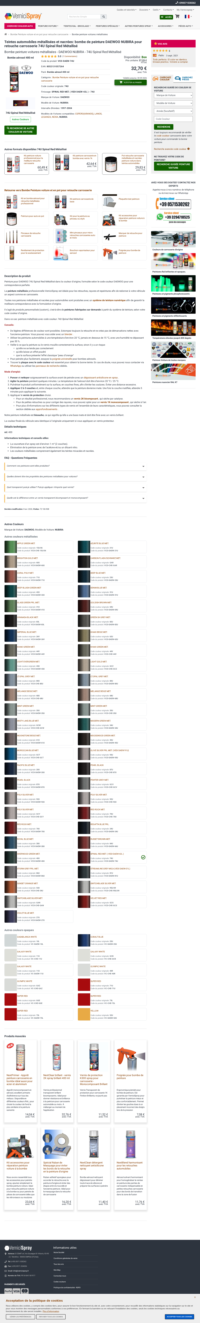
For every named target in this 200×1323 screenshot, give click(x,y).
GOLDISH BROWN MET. (101, 602)
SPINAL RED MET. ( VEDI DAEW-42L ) (107, 854)
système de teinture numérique (109, 300)
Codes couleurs (60, 1282)
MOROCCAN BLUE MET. (28, 750)
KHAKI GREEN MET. (26, 647)
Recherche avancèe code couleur (170, 149)
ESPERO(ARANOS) (84, 113)
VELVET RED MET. (98, 898)
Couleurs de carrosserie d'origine (167, 249)
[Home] (5, 34)
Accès (168, 17)
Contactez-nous (60, 1276)
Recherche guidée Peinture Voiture (173, 166)
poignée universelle (62, 358)
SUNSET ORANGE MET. (27, 883)
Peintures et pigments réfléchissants (169, 316)
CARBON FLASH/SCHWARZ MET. (105, 558)
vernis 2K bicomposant (86, 398)
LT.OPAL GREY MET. (26, 676)
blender (69, 334)
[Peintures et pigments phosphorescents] (173, 283)
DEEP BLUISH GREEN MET (29, 588)
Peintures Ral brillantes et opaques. (169, 272)
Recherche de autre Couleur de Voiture (21, 130)
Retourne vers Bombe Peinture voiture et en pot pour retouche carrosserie (48, 190)
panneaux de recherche (48, 365)
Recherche (163, 126)
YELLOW (94, 1011)
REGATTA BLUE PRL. (99, 824)
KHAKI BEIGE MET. (98, 632)
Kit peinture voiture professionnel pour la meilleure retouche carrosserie (33, 159)
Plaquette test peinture (129, 199)
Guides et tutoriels (126, 10)
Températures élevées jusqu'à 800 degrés (171, 338)
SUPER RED (95, 981)
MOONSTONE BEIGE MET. (29, 735)
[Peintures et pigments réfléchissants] (173, 305)
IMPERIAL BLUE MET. (27, 632)
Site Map (57, 1270)
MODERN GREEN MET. (100, 721)
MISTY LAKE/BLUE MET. (28, 721)
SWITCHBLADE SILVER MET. (103, 883)
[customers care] (173, 203)
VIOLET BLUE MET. (25, 913)
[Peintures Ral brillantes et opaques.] (173, 261)
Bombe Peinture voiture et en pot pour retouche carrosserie (39, 34)
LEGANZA (46, 117)
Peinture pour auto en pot (32, 216)
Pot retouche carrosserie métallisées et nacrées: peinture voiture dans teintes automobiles (133, 159)
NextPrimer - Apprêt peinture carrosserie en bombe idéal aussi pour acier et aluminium (20, 1080)
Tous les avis (59, 1264)
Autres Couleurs (20, 119)
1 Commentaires (70, 56)
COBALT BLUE (96, 937)
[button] (188, 17)
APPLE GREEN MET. (26, 543)
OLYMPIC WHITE (98, 966)
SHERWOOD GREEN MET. (28, 854)
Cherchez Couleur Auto (20, 26)
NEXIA (55, 117)
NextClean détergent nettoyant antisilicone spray (92, 1165)
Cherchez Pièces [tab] (187, 78)
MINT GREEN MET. (25, 706)
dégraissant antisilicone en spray (101, 377)
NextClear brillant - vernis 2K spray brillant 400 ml (57, 1077)
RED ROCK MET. (97, 809)
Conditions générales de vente (65, 1258)
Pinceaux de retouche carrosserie (30, 234)
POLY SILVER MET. (25, 795)
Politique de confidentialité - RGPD (67, 1288)
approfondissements (47, 409)
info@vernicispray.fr (21, 1271)
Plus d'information (51, 1311)
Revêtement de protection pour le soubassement (32, 251)
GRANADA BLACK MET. (27, 617)
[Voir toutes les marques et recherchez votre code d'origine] (173, 349)
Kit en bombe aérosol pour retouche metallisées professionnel (33, 201)
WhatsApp (15, 365)
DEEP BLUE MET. (98, 573)
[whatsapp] (173, 218)
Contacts (167, 10)
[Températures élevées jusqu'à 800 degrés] (173, 327)
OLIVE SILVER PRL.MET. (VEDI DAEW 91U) (109, 750)
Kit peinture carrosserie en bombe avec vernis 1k (84, 156)
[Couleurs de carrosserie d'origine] (173, 239)
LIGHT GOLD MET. (98, 661)
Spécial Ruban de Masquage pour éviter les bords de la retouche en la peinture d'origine (56, 1167)
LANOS (98, 113)
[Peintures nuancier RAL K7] (173, 371)
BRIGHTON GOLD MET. (27, 558)
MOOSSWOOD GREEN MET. (102, 735)
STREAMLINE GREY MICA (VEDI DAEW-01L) (110, 868)
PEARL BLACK (97, 765)
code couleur (162, 135)
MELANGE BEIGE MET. (27, 691)
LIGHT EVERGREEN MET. (28, 661)
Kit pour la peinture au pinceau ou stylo (80, 217)
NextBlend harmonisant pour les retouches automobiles (130, 1165)
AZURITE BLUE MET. (99, 543)
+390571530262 (187, 2)
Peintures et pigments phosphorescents (171, 294)
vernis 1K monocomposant (114, 402)
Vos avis (162, 44)
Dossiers (143, 10)
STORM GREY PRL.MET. (28, 868)
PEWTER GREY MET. (99, 780)
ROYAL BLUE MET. (25, 839)
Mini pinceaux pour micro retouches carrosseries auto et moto (82, 235)
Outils (156, 10)
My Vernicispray (184, 10)
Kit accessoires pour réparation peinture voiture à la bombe (132, 218)
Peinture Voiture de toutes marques (169, 360)
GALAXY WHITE (24, 951)
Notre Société (59, 1252)
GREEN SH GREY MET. (100, 617)
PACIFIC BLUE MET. (26, 765)
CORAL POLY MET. (25, 573)
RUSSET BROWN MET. (100, 839)
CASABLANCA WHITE (27, 937)
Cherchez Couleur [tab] (165, 78)
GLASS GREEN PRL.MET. (28, 602)
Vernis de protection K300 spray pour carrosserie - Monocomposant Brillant (93, 1080)
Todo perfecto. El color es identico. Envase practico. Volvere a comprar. (170, 60)
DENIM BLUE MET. (98, 588)
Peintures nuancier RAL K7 (164, 382)
